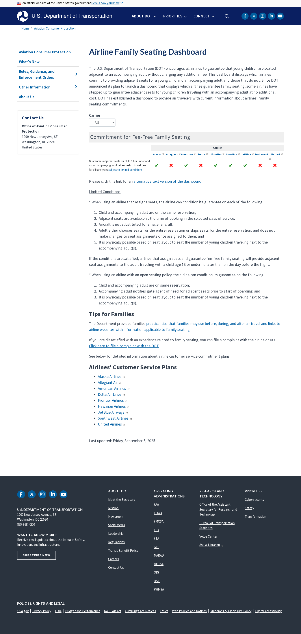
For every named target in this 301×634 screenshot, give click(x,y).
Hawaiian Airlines (112, 406)
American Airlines (112, 388)
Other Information (34, 87)
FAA (156, 504)
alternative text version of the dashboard (167, 181)
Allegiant (172, 154)
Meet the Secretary (121, 499)
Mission (113, 508)
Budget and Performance (82, 611)
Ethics (164, 611)
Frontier (216, 154)
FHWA (158, 513)
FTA (156, 538)
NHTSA (159, 564)
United (275, 154)
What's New (29, 61)
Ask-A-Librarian (209, 545)
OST (157, 581)
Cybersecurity (254, 499)
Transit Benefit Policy (123, 550)
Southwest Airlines (113, 418)
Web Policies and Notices (189, 611)
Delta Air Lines (109, 394)
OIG (156, 572)
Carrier (94, 115)
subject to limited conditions (125, 170)
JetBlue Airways (111, 412)
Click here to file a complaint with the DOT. (124, 345)
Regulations (116, 542)
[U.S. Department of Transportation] (64, 16)
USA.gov (23, 611)
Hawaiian (231, 154)
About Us (26, 96)
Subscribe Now (36, 555)
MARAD (159, 555)
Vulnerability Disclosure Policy (230, 611)
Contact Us (116, 567)
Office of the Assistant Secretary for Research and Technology (218, 509)
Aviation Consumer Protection (55, 28)
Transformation (255, 516)
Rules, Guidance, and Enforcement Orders (36, 74)
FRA (156, 530)
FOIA (58, 611)
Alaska (157, 154)
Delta (201, 154)
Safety (249, 508)
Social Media (116, 525)
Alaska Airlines (109, 376)
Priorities (172, 16)
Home (25, 28)
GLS (156, 547)
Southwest (261, 154)
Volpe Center (208, 536)
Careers (113, 559)
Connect (201, 16)
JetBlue (246, 154)
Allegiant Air (108, 382)
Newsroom (115, 516)
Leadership (116, 533)
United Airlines (110, 424)
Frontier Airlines (111, 400)
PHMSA (159, 589)
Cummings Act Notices (140, 611)
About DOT (142, 16)
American (187, 154)
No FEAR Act (112, 611)
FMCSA (159, 521)
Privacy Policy (41, 611)
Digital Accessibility (268, 611)
